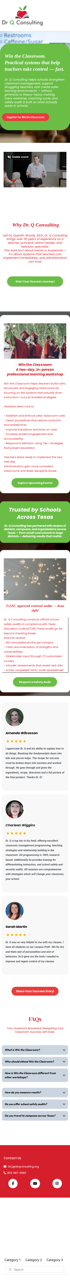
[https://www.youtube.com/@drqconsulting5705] (35, 1183)
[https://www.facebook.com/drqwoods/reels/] (13, 1183)
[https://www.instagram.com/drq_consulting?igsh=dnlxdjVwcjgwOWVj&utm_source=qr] (57, 1183)
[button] (66, 15)
